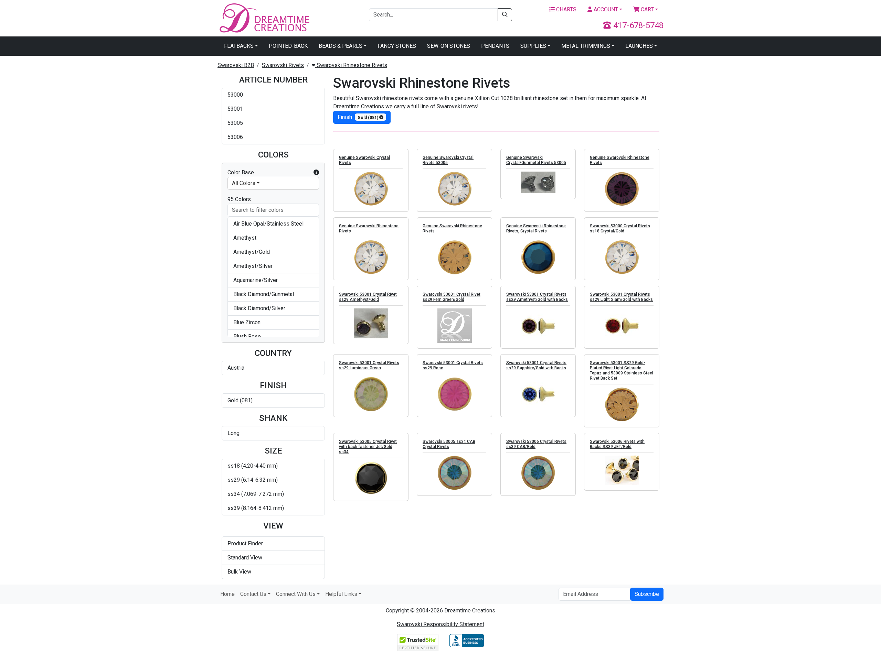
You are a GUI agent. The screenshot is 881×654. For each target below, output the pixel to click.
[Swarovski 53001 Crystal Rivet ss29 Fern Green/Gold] (454, 325)
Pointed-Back (288, 46)
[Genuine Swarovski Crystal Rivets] (371, 189)
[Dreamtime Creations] (263, 17)
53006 (235, 137)
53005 (235, 123)
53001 (235, 109)
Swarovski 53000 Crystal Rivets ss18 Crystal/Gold (620, 228)
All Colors (243, 183)
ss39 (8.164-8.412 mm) (255, 508)
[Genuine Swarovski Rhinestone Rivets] (622, 189)
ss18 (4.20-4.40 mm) (252, 465)
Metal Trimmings (585, 46)
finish (358, 117)
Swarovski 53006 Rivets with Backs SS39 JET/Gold (617, 444)
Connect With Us (296, 594)
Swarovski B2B (235, 65)
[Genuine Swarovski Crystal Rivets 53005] (454, 189)
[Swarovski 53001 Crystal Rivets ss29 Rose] (454, 394)
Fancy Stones (397, 46)
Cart (646, 9)
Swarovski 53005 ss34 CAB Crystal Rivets (449, 444)
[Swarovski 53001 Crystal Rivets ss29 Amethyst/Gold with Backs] (538, 325)
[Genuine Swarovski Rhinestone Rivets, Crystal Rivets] (538, 257)
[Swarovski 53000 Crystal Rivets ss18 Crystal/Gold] (622, 257)
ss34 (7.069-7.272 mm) (255, 494)
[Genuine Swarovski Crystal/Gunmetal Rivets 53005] (538, 182)
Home (227, 594)
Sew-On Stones (448, 46)
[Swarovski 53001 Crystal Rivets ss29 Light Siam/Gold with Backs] (622, 325)
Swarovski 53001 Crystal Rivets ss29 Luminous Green (369, 365)
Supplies (533, 46)
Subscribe (647, 594)
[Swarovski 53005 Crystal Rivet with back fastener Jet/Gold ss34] (371, 478)
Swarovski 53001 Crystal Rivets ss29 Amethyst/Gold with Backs (537, 297)
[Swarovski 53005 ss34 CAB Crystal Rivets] (454, 473)
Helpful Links (341, 594)
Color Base (240, 172)
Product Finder (245, 543)
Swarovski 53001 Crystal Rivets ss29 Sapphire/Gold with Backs (536, 365)
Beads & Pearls (340, 46)
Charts (565, 9)
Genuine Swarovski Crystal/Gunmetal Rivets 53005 (536, 160)
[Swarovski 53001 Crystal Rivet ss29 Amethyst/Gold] (371, 323)
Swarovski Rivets (283, 65)
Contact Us (253, 594)
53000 (235, 94)
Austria (235, 367)
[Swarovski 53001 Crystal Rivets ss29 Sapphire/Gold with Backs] (538, 394)
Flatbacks (239, 46)
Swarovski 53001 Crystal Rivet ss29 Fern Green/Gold (451, 297)
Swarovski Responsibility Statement (440, 624)
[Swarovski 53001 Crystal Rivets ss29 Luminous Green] (371, 394)
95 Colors (239, 199)
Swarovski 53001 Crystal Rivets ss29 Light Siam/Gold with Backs (621, 297)
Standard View (244, 557)
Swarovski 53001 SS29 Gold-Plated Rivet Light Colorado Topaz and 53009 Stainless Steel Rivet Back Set (621, 370)
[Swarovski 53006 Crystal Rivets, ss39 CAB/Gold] (538, 473)
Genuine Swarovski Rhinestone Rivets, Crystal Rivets (536, 228)
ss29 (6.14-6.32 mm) (252, 480)
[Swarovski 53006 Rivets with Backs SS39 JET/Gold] (622, 470)
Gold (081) (240, 400)
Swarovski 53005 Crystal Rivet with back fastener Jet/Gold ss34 (368, 446)
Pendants (495, 46)
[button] (316, 172)
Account (605, 9)
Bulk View (239, 571)
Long (233, 433)
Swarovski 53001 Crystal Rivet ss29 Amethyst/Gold (368, 297)
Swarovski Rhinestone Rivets (351, 65)
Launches (639, 46)
